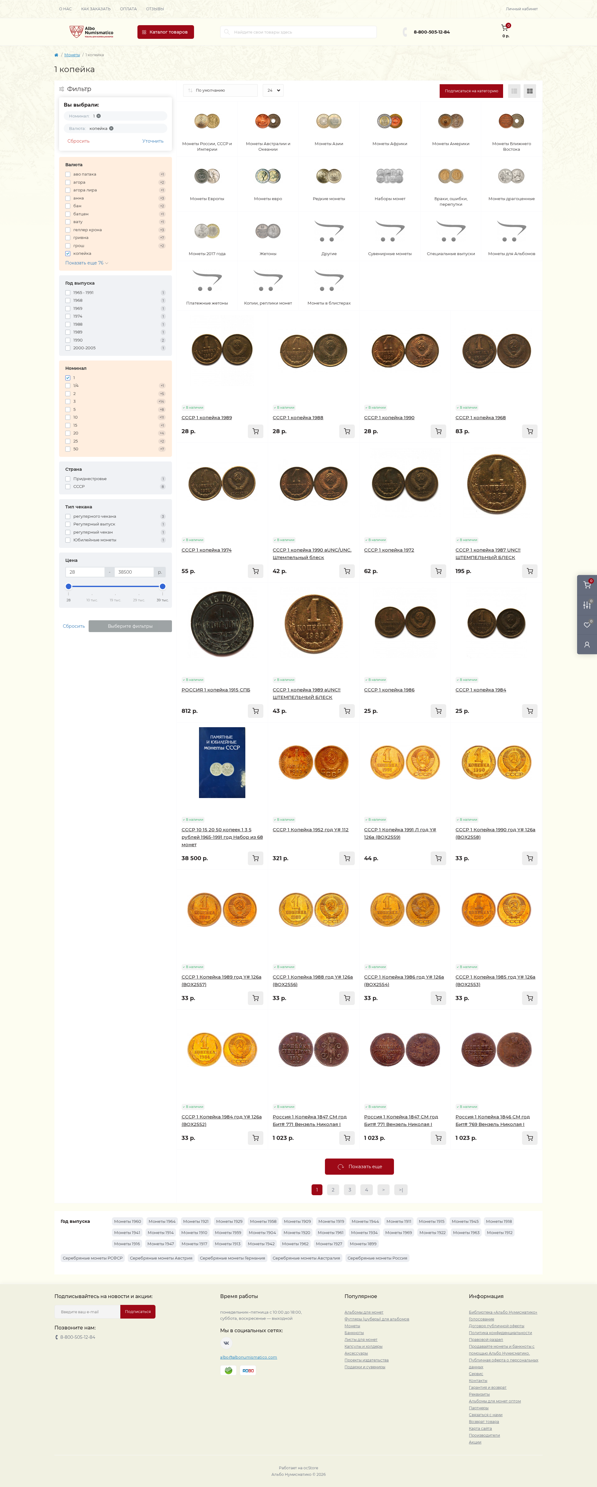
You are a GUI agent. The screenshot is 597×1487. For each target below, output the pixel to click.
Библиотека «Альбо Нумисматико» (503, 1312)
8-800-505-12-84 (432, 32)
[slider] (68, 586)
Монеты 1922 (432, 1232)
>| (401, 1190)
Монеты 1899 (363, 1243)
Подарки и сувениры (365, 1367)
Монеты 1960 (127, 1221)
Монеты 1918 (499, 1221)
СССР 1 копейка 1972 (389, 550)
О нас (65, 9)
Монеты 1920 (297, 1232)
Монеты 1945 (465, 1221)
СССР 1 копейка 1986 (389, 690)
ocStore (310, 1468)
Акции (475, 1442)
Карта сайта (480, 1428)
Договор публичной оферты (496, 1326)
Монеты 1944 (365, 1221)
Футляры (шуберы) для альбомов (377, 1319)
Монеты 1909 (297, 1221)
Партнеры (478, 1408)
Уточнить (153, 141)
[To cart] (255, 431)
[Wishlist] (258, 331)
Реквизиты (479, 1394)
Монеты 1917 (194, 1243)
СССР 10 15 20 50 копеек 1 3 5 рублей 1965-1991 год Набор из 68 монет (222, 837)
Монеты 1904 (262, 1232)
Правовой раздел (486, 1339)
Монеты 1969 (398, 1232)
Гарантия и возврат (488, 1387)
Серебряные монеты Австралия (306, 1257)
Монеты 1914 (161, 1232)
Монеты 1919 (331, 1221)
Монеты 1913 (227, 1243)
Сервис (476, 1373)
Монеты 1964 (162, 1221)
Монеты (72, 55)
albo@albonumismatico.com (248, 1357)
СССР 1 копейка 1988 (298, 417)
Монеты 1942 (261, 1243)
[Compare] (258, 343)
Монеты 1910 (194, 1232)
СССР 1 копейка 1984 (481, 690)
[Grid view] (530, 91)
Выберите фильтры (130, 626)
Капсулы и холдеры (363, 1346)
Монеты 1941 (127, 1232)
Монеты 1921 (196, 1221)
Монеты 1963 (466, 1232)
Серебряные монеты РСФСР (93, 1257)
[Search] (227, 32)
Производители (484, 1435)
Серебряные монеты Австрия (161, 1257)
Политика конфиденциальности (500, 1332)
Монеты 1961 (331, 1232)
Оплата (128, 9)
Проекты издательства (367, 1360)
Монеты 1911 (398, 1221)
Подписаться (138, 1311)
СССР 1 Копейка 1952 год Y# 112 (311, 830)
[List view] (514, 91)
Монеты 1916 (127, 1243)
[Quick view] (258, 319)
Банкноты (354, 1332)
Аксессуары (356, 1353)
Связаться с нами (485, 1414)
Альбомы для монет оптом (495, 1401)
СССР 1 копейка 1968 (481, 417)
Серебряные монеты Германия (232, 1257)
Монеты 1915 (431, 1221)
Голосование (481, 1319)
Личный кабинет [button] (522, 9)
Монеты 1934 (364, 1232)
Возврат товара (484, 1421)
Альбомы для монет (364, 1312)
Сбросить (78, 141)
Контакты (478, 1380)
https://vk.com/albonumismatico (226, 1343)
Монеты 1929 (229, 1221)
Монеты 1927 (329, 1243)
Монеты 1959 (228, 1232)
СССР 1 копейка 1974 (207, 550)
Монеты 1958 (263, 1221)
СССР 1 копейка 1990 (389, 417)
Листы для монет (361, 1339)
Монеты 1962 (295, 1243)
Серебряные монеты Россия (377, 1257)
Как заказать (96, 9)
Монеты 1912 (499, 1232)
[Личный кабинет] (587, 644)
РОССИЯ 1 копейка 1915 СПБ (216, 690)
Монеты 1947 (160, 1243)
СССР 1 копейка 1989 (207, 417)
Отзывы (155, 9)
